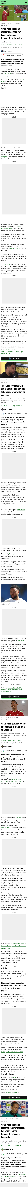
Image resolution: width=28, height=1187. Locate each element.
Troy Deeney (9, 688)
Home (3, 23)
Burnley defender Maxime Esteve (12, 1052)
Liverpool (4, 25)
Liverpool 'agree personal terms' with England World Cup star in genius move (14, 946)
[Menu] (26, 2)
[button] (26, 55)
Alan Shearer (21, 510)
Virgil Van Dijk (10, 350)
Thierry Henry (13, 554)
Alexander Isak (5, 353)
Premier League (14, 248)
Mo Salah (14, 779)
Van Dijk (18, 818)
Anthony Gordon (6, 689)
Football (8, 23)
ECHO (15, 1077)
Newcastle (7, 74)
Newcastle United (17, 689)
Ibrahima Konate (17, 781)
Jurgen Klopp (9, 352)
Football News (16, 23)
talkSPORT (21, 641)
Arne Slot (8, 771)
